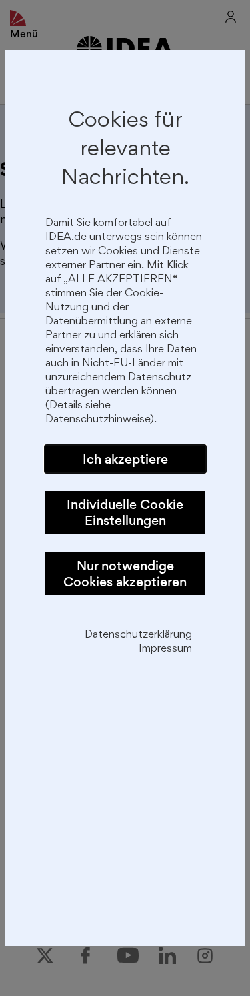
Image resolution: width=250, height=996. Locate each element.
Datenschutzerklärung (138, 635)
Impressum (165, 649)
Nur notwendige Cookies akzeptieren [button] (125, 574)
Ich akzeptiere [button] (125, 459)
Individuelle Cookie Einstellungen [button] (125, 512)
